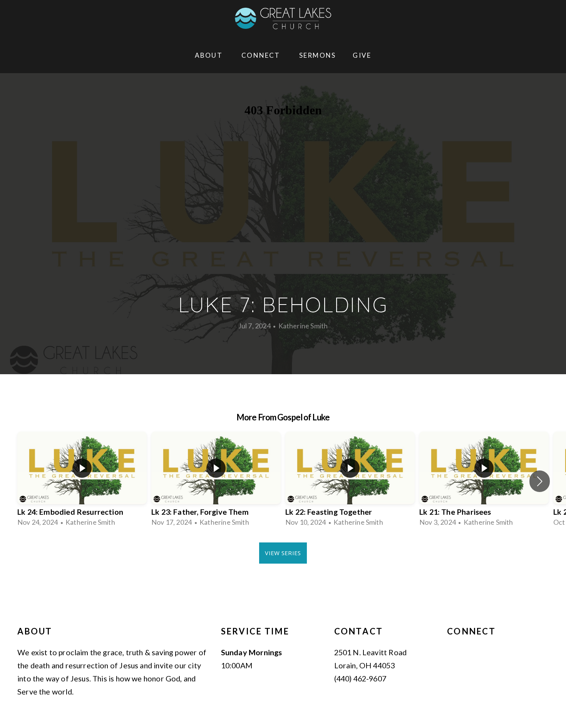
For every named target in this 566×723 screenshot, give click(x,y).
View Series (283, 553)
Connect (261, 55)
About (209, 55)
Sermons (317, 55)
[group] (82, 481)
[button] (539, 481)
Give (362, 55)
